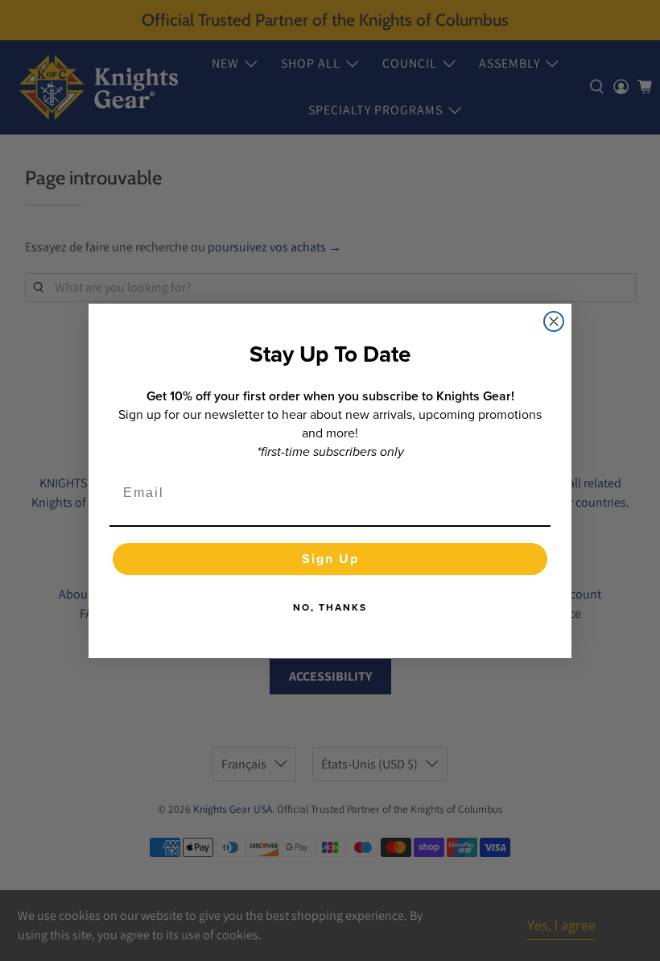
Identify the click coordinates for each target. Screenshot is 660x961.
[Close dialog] (553, 321)
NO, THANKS (330, 607)
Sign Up (330, 558)
